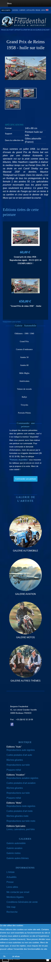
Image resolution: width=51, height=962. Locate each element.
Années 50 (24, 357)
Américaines (24, 381)
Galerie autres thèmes (18, 858)
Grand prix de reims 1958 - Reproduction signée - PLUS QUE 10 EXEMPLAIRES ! (25, 260)
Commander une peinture (25, 479)
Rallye (24, 397)
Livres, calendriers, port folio (21, 829)
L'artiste (22, 10)
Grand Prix (24, 341)
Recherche (12, 912)
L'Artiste (11, 872)
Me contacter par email (18, 892)
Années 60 (24, 365)
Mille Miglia (24, 373)
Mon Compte (6, 10)
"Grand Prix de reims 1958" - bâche (25, 306)
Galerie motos (14, 853)
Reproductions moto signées (21, 806)
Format (8, 128)
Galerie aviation (14, 848)
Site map (11, 907)
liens (43, 10)
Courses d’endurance (24, 349)
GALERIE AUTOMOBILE (25, 550)
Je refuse (16, 956)
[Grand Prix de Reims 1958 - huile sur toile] (25, 68)
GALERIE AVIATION (25, 594)
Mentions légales (15, 897)
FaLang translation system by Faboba (12, 321)
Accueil (15, 10)
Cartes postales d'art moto (20, 811)
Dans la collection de (14, 140)
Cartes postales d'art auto (19, 755)
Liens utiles (12, 887)
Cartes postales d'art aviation (21, 783)
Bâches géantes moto (17, 816)
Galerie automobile (16, 843)
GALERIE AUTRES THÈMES (25, 681)
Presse (38, 10)
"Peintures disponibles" (18, 460)
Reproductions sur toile (18, 765)
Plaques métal (14, 770)
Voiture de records (24, 389)
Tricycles (24, 405)
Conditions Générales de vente (22, 902)
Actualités (30, 10)
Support (8, 133)
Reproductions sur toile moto (21, 821)
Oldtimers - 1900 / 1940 (24, 333)
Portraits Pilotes (24, 413)
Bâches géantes (15, 760)
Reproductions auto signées (21, 750)
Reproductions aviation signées (22, 778)
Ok (4, 956)
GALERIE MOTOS (25, 637)
